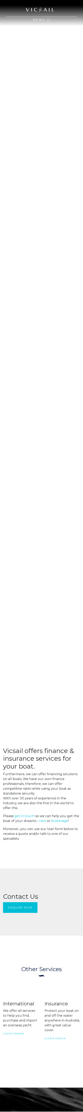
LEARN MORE (12, 1033)
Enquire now (20, 907)
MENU (39, 20)
